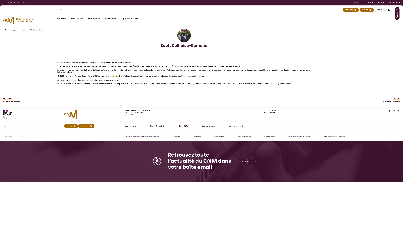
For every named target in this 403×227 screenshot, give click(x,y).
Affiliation (349, 10)
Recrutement (197, 136)
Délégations (176, 136)
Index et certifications (244, 136)
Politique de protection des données (334, 136)
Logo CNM (183, 126)
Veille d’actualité (236, 126)
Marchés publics (219, 136)
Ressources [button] (110, 19)
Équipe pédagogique (17, 30)
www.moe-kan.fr (112, 76)
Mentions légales (269, 136)
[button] (59, 9)
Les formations (208, 126)
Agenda (397, 15)
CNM (5, 30)
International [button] (94, 19)
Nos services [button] (77, 19)
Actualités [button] (61, 19)
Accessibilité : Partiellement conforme (299, 136)
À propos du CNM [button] (129, 19)
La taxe (365, 10)
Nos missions (130, 126)
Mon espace (381, 10)
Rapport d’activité (158, 126)
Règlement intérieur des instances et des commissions (142, 136)
